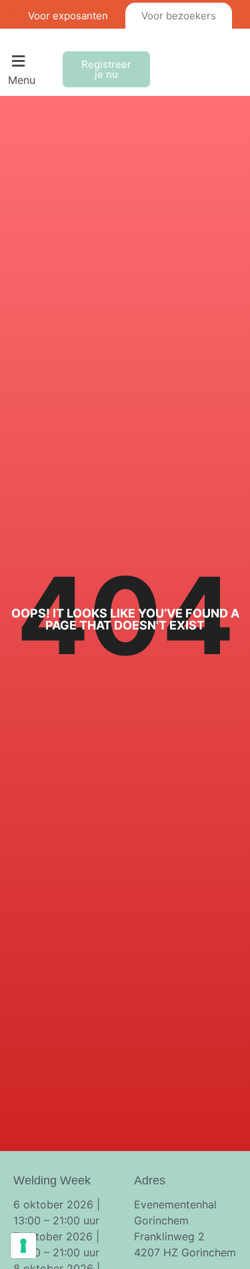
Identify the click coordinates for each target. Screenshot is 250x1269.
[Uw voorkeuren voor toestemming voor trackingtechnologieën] (23, 1245)
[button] (31, 69)
